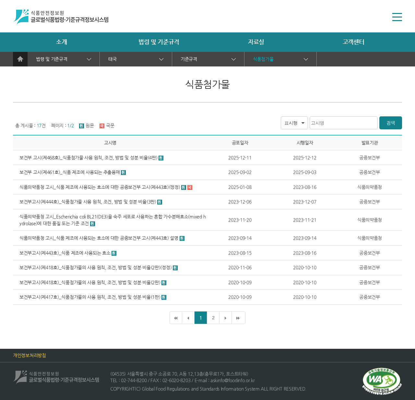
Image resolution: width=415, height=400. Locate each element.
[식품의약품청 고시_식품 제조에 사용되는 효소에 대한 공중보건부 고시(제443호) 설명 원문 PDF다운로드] (182, 238)
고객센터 (353, 41)
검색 (390, 122)
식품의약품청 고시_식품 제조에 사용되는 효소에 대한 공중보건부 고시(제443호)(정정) (99, 187)
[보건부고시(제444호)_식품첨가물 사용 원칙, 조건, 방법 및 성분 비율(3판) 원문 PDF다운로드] (159, 201)
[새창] (382, 382)
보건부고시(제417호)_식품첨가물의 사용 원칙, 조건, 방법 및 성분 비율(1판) (89, 297)
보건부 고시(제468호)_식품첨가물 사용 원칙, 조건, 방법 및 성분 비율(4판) (88, 157)
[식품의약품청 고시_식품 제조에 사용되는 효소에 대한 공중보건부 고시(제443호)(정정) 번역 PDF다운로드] (189, 187)
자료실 (256, 41)
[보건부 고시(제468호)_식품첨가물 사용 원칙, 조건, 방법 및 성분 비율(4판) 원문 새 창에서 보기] (161, 157)
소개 (61, 41)
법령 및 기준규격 (158, 41)
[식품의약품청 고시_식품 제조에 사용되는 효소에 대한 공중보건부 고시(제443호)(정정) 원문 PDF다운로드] (184, 187)
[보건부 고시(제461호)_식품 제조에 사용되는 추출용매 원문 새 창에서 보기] (123, 172)
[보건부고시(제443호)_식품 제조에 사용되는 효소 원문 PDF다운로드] (114, 252)
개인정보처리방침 (29, 355)
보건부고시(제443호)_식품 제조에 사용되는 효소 (64, 252)
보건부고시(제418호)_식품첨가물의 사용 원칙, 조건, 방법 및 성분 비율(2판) (89, 282)
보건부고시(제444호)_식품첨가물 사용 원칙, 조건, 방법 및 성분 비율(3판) (87, 201)
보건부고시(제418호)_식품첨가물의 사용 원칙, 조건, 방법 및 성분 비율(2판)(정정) (95, 267)
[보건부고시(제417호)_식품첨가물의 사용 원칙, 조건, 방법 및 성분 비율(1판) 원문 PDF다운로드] (163, 297)
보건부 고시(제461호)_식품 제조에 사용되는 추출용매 (69, 172)
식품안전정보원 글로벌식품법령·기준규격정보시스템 (60, 17)
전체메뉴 (397, 17)
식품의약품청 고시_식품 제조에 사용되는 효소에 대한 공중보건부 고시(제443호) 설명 (98, 238)
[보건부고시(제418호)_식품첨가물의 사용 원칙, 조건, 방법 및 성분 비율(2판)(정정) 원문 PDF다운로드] (175, 267)
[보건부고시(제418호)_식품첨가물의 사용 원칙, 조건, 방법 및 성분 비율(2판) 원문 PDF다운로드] (163, 282)
